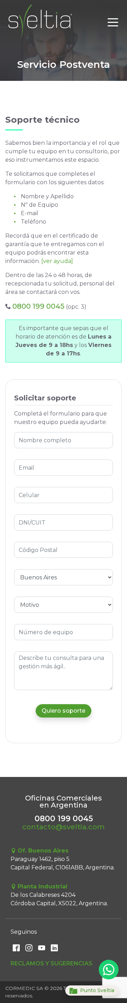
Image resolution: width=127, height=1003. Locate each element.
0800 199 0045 (38, 306)
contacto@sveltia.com (63, 827)
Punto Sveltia (96, 990)
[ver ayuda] (57, 261)
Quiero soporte (63, 710)
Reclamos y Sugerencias (51, 963)
